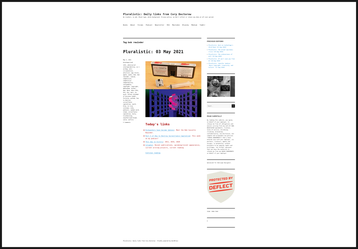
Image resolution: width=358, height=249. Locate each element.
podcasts (126, 110)
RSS (168, 25)
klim (124, 106)
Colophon (149, 145)
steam (125, 112)
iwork (134, 104)
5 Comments (127, 122)
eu (135, 92)
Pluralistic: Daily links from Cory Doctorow (157, 14)
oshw (132, 108)
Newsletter (159, 25)
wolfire (131, 119)
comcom (133, 76)
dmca (128, 90)
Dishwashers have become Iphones (159, 130)
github (133, 98)
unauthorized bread (129, 117)
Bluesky (185, 25)
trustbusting (127, 116)
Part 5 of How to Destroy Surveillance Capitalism (167, 136)
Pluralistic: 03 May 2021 (153, 51)
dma (124, 90)
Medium (194, 25)
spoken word (135, 110)
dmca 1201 (134, 90)
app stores (135, 73)
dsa (128, 92)
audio (130, 74)
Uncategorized (128, 62)
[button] (221, 86)
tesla (134, 114)
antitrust (126, 73)
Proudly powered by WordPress (167, 241)
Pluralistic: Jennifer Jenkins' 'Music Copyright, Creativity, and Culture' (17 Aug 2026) (220, 65)
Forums (140, 25)
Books (125, 25)
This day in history (154, 142)
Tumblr (202, 25)
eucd (124, 94)
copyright (134, 86)
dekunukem (126, 88)
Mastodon (176, 25)
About (132, 25)
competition (127, 78)
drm (124, 92)
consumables (127, 84)
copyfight (126, 86)
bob (135, 74)
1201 (124, 65)
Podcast (149, 25)
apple (125, 74)
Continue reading (152, 153)
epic (132, 92)
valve (125, 119)
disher (133, 88)
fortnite (126, 98)
